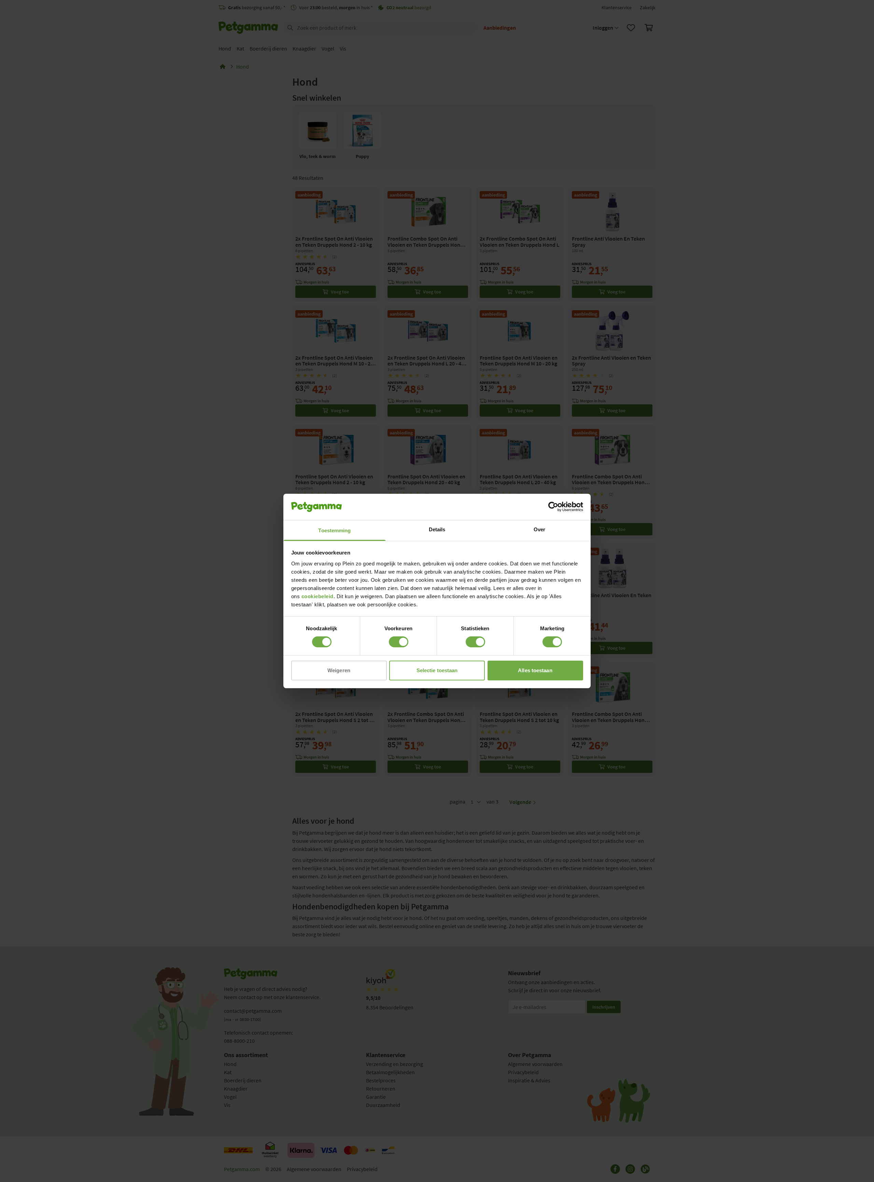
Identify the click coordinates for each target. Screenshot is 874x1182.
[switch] (398, 641)
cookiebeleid (317, 596)
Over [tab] (539, 529)
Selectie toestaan (437, 670)
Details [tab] (437, 529)
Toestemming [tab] (334, 530)
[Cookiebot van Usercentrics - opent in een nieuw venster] (553, 507)
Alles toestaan (535, 670)
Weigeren (338, 670)
